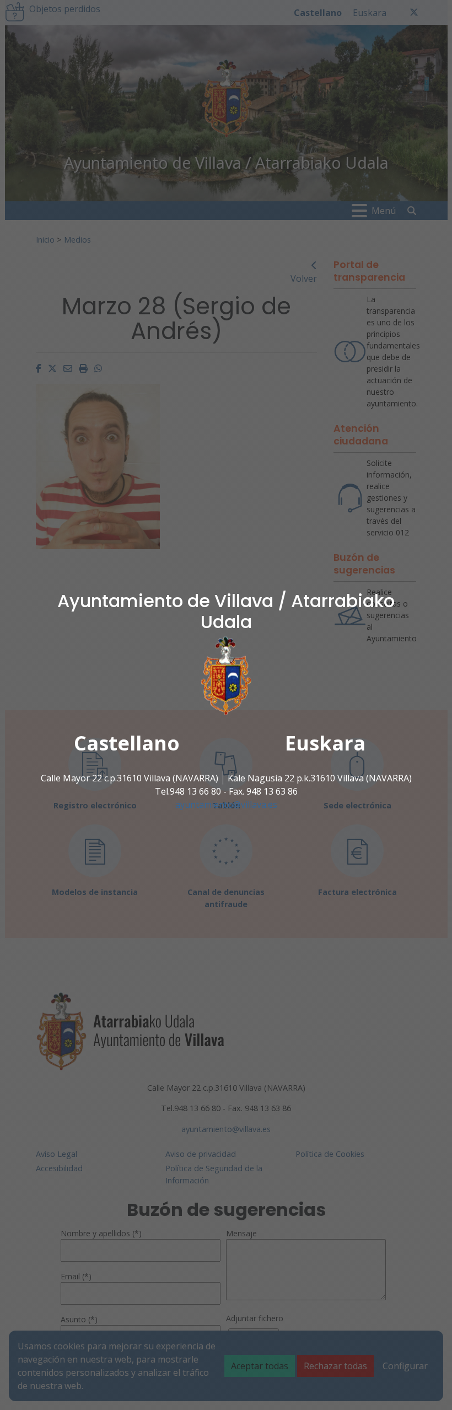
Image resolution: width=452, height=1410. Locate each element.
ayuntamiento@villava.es (226, 804)
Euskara (325, 743)
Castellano (127, 743)
